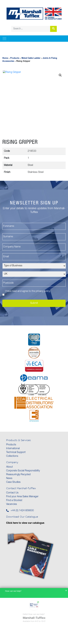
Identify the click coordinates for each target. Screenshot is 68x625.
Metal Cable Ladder (31, 58)
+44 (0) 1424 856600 (22, 510)
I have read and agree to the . (27, 293)
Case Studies (13, 482)
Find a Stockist (14, 500)
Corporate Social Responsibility (23, 471)
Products (14, 58)
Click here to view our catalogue (25, 523)
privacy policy (43, 291)
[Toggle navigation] (4, 38)
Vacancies (11, 504)
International (13, 448)
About (9, 467)
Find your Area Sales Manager (22, 496)
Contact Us (12, 493)
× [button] (66, 590)
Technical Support (16, 452)
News (9, 478)
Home (5, 58)
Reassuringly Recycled (18, 474)
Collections (12, 456)
